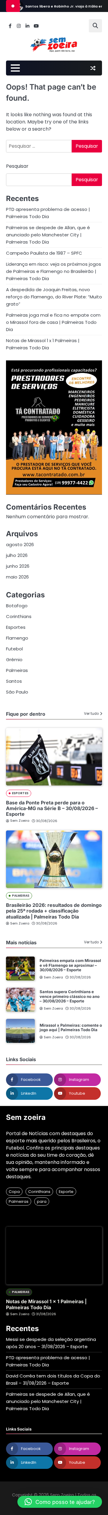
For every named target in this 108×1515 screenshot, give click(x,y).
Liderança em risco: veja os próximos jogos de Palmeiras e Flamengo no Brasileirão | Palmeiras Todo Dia (53, 271)
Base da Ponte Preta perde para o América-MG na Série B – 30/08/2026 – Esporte (52, 808)
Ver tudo (91, 713)
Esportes (16, 627)
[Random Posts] (92, 68)
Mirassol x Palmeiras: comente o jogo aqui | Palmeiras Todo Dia (71, 1027)
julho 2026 (17, 555)
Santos (14, 681)
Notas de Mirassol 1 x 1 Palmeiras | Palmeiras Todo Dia (46, 1304)
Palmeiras (17, 670)
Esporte (66, 1191)
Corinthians (19, 616)
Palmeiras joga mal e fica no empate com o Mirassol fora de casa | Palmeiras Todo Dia (53, 322)
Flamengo (17, 638)
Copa (14, 1191)
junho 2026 (17, 566)
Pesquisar (17, 166)
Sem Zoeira (19, 820)
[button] (59, 1502)
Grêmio (14, 659)
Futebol (14, 649)
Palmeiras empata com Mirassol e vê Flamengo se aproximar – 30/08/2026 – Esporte (70, 965)
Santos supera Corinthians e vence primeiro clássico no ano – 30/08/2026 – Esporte (70, 996)
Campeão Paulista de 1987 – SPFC (44, 253)
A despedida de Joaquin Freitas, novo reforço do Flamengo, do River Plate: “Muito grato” (54, 296)
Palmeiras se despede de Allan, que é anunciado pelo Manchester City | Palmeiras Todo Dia (48, 234)
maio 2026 (17, 577)
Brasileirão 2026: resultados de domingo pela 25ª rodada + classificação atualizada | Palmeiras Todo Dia (54, 910)
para (41, 1201)
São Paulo (17, 692)
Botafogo (17, 605)
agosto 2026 (20, 544)
